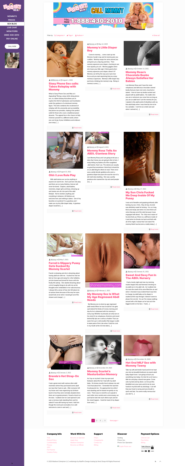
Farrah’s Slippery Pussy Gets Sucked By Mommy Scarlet (64, 266)
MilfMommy (54, 80)
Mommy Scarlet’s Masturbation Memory (102, 373)
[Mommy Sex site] (12, 7)
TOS (48, 438)
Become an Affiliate (77, 445)
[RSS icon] (12, 463)
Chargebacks (98, 440)
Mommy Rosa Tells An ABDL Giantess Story (102, 152)
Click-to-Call (145, 438)
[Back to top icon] (160, 461)
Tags (70, 35)
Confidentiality (52, 442)
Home (134, 26)
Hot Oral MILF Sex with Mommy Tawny (141, 364)
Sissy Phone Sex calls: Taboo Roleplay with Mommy (64, 86)
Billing (96, 445)
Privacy (49, 445)
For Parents (51, 450)
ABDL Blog (143, 26)
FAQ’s (96, 438)
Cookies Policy (52, 452)
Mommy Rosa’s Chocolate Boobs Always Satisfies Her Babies (139, 76)
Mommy (92, 44)
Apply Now (74, 440)
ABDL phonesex (156, 26)
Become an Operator (77, 438)
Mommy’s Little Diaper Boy (102, 49)
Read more (78, 128)
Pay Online (145, 440)
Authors (79, 35)
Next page (113, 420)
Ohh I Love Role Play (62, 175)
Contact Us (98, 442)
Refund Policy (52, 440)
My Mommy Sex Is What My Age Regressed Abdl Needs (103, 297)
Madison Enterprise (77, 442)
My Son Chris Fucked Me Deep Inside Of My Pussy (140, 195)
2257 (48, 447)
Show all (157, 35)
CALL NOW (12, 46)
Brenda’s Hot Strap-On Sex (64, 377)
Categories (59, 35)
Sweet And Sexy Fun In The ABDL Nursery (141, 276)
